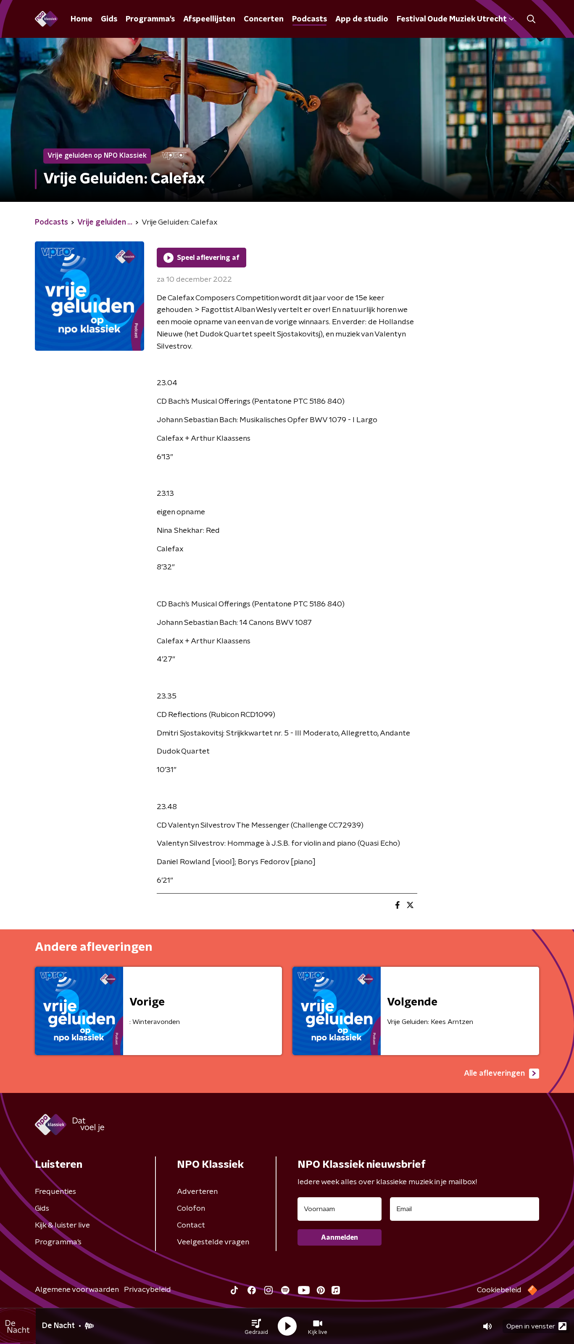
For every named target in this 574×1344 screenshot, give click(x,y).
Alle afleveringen (494, 1073)
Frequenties (55, 1192)
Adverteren (197, 1192)
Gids (109, 19)
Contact (191, 1225)
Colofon (191, 1208)
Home (81, 19)
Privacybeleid (147, 1290)
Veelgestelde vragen (213, 1242)
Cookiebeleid (499, 1290)
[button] (256, 1326)
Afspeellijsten (209, 19)
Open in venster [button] (530, 1326)
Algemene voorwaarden (77, 1290)
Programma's (150, 19)
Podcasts (309, 19)
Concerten (264, 19)
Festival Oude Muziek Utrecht (451, 19)
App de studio (361, 19)
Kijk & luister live (62, 1225)
